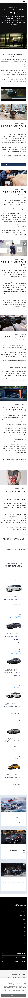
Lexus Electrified (6, 448)
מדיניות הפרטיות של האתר (8, 991)
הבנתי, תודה (13, 995)
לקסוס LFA (14, 283)
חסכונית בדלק (21, 215)
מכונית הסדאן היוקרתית (13, 134)
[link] (17, 604)
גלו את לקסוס (22, 847)
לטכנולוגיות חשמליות (15, 143)
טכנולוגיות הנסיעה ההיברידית (17, 430)
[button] (22, 1)
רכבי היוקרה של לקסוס (19, 815)
